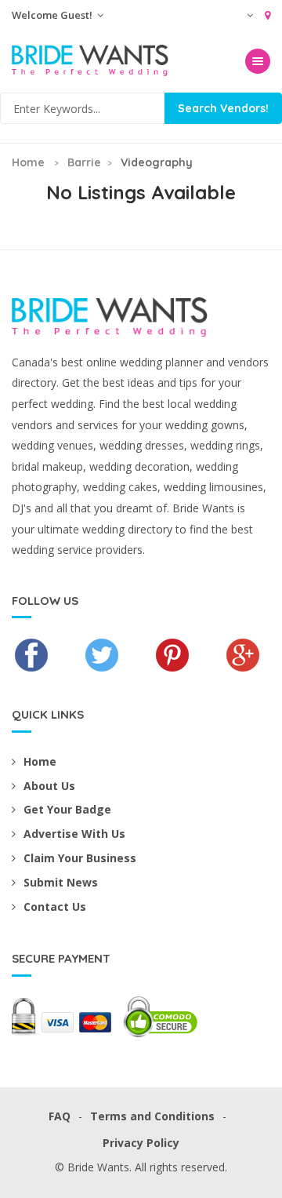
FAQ (59, 1116)
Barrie (84, 162)
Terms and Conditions (152, 1116)
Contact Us (55, 906)
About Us (49, 785)
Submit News (61, 882)
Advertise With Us (74, 833)
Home (28, 162)
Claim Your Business (80, 857)
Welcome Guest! (53, 15)
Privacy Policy (141, 1142)
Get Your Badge (67, 809)
